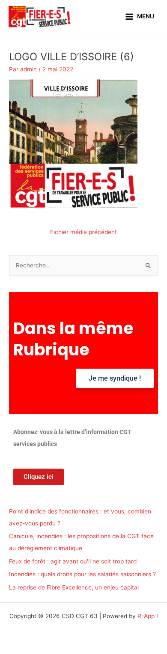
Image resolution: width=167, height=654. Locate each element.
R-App (146, 616)
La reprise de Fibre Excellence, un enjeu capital (74, 587)
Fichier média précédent (83, 232)
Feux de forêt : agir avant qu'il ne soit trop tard (73, 561)
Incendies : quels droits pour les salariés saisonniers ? (82, 574)
